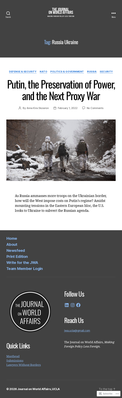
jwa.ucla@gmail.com (77, 330)
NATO (43, 71)
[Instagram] (72, 305)
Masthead (13, 356)
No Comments (95, 108)
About (11, 244)
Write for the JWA (22, 262)
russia (92, 71)
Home (11, 238)
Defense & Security (23, 71)
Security (106, 71)
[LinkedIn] (66, 305)
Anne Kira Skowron (38, 108)
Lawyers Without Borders (23, 365)
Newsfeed (15, 250)
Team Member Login (24, 268)
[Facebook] (78, 305)
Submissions (14, 361)
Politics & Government (67, 71)
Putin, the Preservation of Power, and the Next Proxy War (61, 89)
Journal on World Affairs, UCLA (38, 389)
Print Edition (17, 256)
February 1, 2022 (68, 108)
